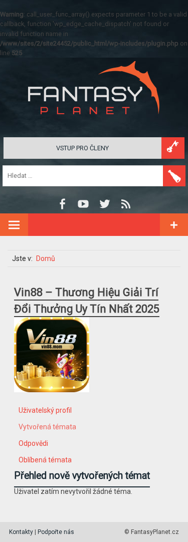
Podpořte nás (56, 531)
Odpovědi (33, 443)
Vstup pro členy (82, 148)
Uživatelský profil (45, 410)
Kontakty (21, 531)
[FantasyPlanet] (94, 122)
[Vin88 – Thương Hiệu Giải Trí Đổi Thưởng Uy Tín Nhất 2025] (51, 400)
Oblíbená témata (45, 460)
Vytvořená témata (47, 427)
